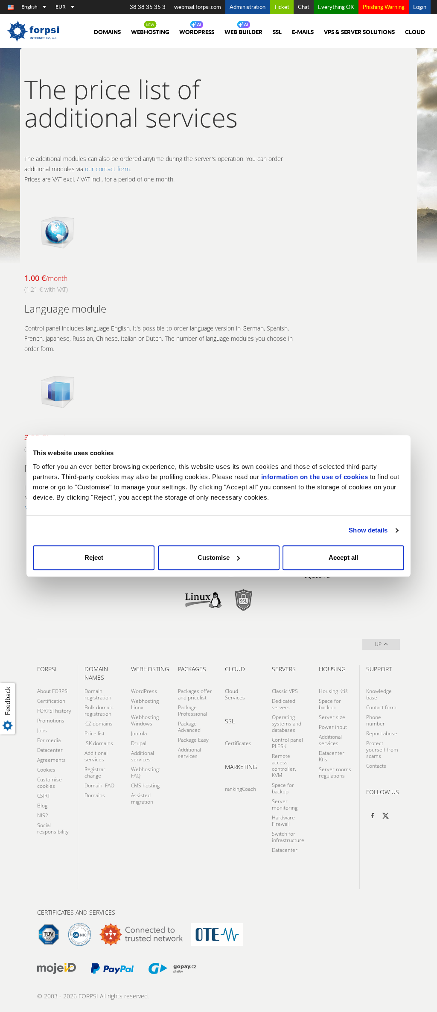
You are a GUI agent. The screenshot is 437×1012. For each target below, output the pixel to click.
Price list (94, 733)
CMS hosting (145, 785)
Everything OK (336, 6)
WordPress (144, 691)
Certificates (238, 743)
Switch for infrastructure (288, 837)
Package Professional (192, 710)
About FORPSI (53, 691)
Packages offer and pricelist (195, 694)
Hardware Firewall (283, 821)
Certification (51, 701)
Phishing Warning (384, 6)
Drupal (138, 743)
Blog (42, 805)
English (29, 6)
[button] (9, 708)
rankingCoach (240, 789)
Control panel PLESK (287, 743)
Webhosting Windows (145, 720)
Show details (368, 530)
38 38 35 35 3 (148, 6)
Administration (247, 6)
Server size (332, 717)
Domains (94, 795)
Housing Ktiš (333, 691)
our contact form (107, 169)
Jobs (42, 730)
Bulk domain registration (99, 710)
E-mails (303, 32)
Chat (303, 6)
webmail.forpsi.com (197, 6)
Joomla (139, 733)
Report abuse (381, 733)
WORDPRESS (196, 32)
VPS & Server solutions (359, 32)
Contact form (381, 707)
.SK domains (98, 743)
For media (49, 740)
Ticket (281, 6)
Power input (333, 727)
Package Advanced (189, 727)
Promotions (50, 720)
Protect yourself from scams (382, 750)
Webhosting (150, 32)
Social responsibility (53, 828)
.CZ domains (98, 723)
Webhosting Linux (145, 704)
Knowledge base (379, 694)
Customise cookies (49, 783)
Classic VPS (285, 691)
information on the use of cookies (314, 476)
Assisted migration (142, 798)
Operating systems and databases (286, 724)
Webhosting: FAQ (145, 772)
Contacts (376, 765)
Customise (214, 557)
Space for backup (283, 788)
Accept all (343, 557)
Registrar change (94, 772)
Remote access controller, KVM (284, 765)
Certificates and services (76, 912)
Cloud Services (235, 694)
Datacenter (50, 750)
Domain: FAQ (99, 785)
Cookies (46, 769)
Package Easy (193, 739)
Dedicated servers (283, 704)
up (378, 644)
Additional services (96, 756)
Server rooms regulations (335, 772)
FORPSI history (54, 710)
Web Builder (243, 32)
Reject (93, 557)
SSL (277, 32)
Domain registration (97, 694)
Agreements (51, 759)
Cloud (415, 32)
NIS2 (42, 815)
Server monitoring (284, 804)
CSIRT (43, 795)
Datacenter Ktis (331, 756)
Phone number (375, 720)
